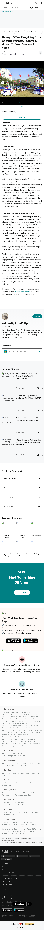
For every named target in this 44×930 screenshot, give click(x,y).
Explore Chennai (8, 709)
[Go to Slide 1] (21, 106)
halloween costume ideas (16, 831)
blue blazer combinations (18, 824)
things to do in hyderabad (11, 793)
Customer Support (8, 884)
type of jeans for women (18, 827)
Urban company (9, 840)
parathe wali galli (8, 812)
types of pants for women (18, 833)
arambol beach (23, 773)
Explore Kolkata (8, 800)
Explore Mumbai (8, 750)
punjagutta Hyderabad (23, 795)
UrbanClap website (22, 292)
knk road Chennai (16, 728)
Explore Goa (6, 770)
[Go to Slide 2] (22, 106)
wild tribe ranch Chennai (24, 732)
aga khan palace (8, 783)
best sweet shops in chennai (20, 741)
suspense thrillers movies (11, 822)
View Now (22, 593)
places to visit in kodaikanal (17, 765)
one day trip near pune (24, 783)
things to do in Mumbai (10, 753)
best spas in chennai (17, 714)
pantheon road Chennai (19, 725)
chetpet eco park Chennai (21, 721)
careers (4, 867)
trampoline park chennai (19, 716)
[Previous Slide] (2, 82)
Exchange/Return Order (10, 878)
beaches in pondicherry (10, 712)
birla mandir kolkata (9, 802)
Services (16, 838)
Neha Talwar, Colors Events (19, 103)
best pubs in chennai (17, 739)
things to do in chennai (18, 746)
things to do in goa (9, 773)
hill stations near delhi (25, 812)
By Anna (4, 51)
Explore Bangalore (9, 760)
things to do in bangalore (11, 763)
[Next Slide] (41, 82)
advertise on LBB (8, 873)
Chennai (8, 838)
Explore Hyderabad (9, 790)
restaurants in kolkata (17, 805)
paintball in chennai (17, 737)
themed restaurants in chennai (21, 730)
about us (5, 863)
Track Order (6, 881)
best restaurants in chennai (20, 719)
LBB (3, 838)
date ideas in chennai (18, 743)
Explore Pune (7, 780)
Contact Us (6, 870)
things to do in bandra (16, 756)
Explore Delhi (7, 809)
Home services (26, 838)
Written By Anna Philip (15, 323)
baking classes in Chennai (17, 723)
